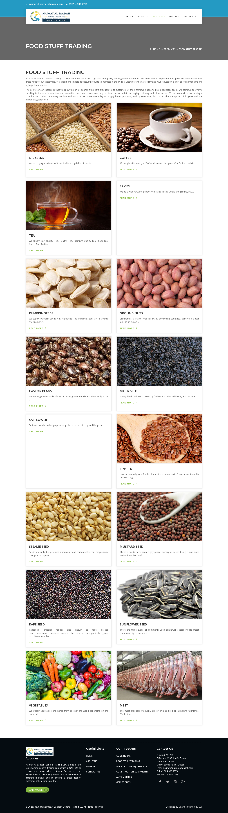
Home (129, 16)
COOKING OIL (123, 755)
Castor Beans (40, 391)
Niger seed (128, 391)
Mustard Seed (131, 546)
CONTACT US (190, 16)
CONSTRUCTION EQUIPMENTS (132, 771)
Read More (36, 169)
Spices (125, 186)
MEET (124, 705)
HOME (156, 49)
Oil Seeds (36, 158)
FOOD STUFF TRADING (190, 49)
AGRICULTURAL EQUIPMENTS (131, 766)
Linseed (126, 469)
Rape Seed (37, 624)
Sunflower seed (133, 624)
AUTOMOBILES (124, 776)
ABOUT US (142, 16)
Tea (32, 235)
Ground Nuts (131, 313)
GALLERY (174, 16)
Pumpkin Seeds (41, 313)
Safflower (38, 420)
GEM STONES (123, 782)
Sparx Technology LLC (190, 806)
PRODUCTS (158, 16)
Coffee (125, 158)
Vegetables (38, 705)
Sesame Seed (39, 546)
